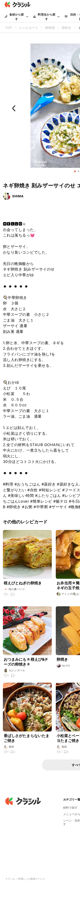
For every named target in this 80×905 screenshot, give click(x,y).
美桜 (11, 746)
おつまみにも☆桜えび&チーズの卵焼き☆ (26, 661)
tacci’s (66, 665)
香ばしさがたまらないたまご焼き (27, 738)
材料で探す (70, 807)
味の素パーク (17, 589)
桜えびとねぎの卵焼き (23, 583)
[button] (75, 171)
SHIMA (18, 196)
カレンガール (17, 670)
